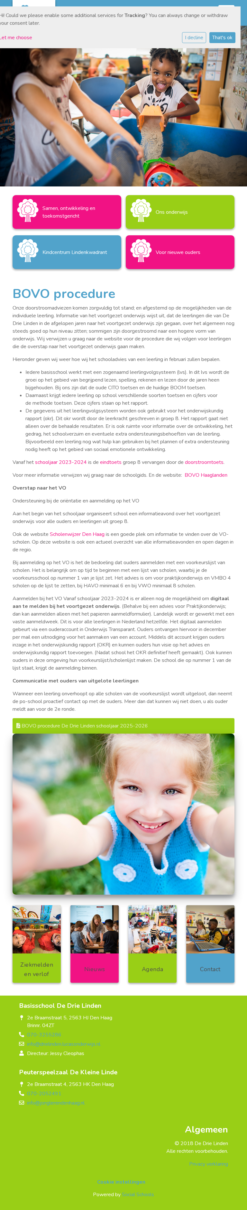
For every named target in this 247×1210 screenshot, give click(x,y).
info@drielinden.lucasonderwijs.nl (63, 1044)
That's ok (222, 37)
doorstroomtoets (204, 462)
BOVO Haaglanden (206, 475)
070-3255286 (44, 1034)
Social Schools (138, 1194)
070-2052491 (44, 1093)
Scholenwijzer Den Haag (77, 534)
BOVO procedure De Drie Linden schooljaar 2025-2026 (84, 725)
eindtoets (111, 462)
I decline (194, 37)
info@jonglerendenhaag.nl (56, 1102)
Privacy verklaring (208, 1164)
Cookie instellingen (121, 1182)
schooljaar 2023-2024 (61, 462)
